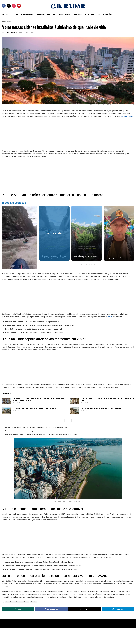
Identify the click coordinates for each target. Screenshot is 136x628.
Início (3, 21)
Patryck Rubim (10, 33)
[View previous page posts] (66, 420)
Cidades (8, 21)
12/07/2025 (21, 33)
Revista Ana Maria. (127, 116)
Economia (14, 14)
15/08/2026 (85, 403)
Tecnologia (40, 14)
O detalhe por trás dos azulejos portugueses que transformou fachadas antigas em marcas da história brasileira (38, 399)
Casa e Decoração (103, 14)
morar (110, 317)
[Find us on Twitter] (9, 6)
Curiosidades (89, 14)
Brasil (18, 602)
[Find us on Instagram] (14, 6)
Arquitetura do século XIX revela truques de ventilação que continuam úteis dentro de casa (107, 399)
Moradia (33, 602)
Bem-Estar (51, 14)
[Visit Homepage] (68, 6)
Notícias (5, 14)
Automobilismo (65, 14)
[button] (79, 265)
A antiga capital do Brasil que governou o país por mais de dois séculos (34, 408)
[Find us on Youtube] (19, 6)
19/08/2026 (17, 403)
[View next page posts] (70, 420)
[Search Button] (133, 15)
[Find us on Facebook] (4, 6)
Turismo (76, 14)
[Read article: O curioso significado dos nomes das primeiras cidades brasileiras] (74, 410)
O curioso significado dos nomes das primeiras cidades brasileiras (101, 408)
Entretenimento (26, 14)
